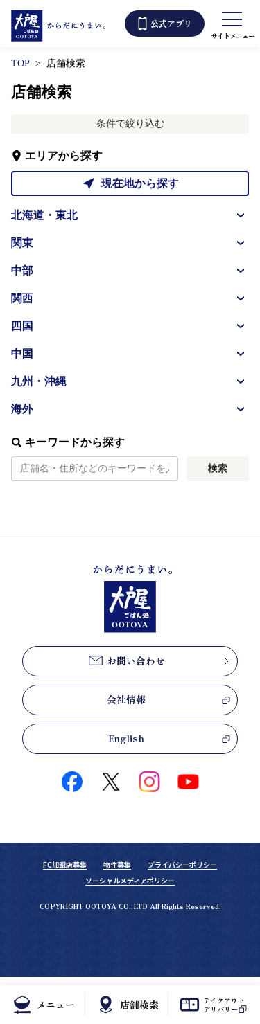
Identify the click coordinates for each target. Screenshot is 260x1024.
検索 (217, 468)
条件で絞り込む (130, 123)
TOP (20, 63)
